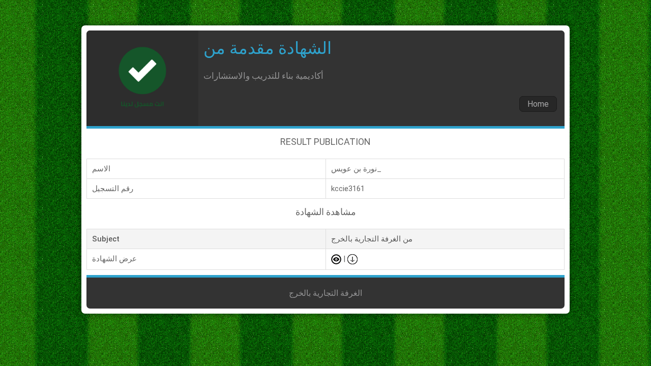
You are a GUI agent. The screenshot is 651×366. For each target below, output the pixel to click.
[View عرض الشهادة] (336, 258)
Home (538, 104)
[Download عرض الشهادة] (352, 258)
